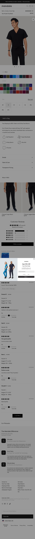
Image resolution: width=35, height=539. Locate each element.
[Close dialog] (34, 259)
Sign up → (26, 276)
